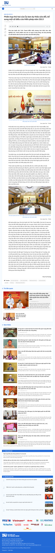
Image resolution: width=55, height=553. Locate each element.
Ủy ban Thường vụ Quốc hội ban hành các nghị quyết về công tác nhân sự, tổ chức (24, 509)
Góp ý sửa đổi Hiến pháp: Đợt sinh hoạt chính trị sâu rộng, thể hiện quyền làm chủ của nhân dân (34, 387)
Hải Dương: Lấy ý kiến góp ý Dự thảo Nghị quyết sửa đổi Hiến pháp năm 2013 (34, 412)
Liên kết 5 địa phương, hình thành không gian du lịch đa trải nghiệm (21, 479)
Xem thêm (7, 324)
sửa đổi (6, 282)
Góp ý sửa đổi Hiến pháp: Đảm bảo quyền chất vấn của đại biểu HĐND (21, 316)
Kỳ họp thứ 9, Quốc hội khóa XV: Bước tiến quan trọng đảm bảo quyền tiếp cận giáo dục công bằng (34, 329)
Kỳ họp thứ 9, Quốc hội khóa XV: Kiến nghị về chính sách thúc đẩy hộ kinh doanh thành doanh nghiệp (34, 400)
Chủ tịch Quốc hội (14, 280)
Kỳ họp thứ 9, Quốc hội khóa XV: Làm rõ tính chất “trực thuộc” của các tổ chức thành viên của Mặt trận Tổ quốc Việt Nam (34, 375)
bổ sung (12, 282)
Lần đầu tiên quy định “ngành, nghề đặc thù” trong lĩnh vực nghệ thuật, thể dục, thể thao (23, 466)
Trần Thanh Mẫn (23, 280)
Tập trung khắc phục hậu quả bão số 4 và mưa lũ (14, 453)
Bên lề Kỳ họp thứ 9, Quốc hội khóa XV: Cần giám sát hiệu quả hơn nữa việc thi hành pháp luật (34, 340)
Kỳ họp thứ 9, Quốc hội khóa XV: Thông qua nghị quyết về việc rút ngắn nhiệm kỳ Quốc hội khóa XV (34, 364)
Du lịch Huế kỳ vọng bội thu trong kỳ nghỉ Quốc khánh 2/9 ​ (19, 502)
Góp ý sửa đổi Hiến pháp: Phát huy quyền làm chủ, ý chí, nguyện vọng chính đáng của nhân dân (33, 424)
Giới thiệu (10, 550)
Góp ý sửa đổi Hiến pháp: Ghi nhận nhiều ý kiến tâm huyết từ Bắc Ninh (34, 436)
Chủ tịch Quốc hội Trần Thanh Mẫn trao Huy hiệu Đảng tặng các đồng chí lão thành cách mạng (23, 495)
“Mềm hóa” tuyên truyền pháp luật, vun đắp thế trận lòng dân (20, 487)
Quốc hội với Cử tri (8, 14)
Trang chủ (4, 550)
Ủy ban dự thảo (42, 280)
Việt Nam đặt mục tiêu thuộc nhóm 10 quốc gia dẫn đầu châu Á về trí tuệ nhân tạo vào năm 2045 (25, 460)
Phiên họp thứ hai (33, 280)
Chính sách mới (8, 451)
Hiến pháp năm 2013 (20, 282)
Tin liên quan (8, 288)
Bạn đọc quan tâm (9, 476)
